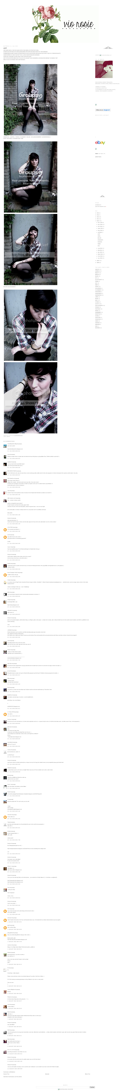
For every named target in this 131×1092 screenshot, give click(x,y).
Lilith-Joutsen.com (11, 498)
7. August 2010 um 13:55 (14, 1019)
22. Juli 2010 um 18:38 (13, 667)
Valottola (9, 767)
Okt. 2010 (100, 226)
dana (8, 1039)
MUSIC (96, 298)
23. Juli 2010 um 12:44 (13, 684)
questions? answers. (98, 156)
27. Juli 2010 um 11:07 (13, 788)
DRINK (96, 281)
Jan (8, 640)
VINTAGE (97, 322)
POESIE (97, 307)
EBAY (96, 284)
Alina (8, 678)
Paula (8, 952)
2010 (98, 220)
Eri (8, 967)
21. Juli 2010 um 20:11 (13, 451)
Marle (8, 1011)
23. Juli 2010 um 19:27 (13, 708)
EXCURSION (98, 288)
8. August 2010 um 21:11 (14, 1035)
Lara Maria (9, 742)
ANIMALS (97, 271)
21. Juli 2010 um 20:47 (13, 475)
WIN (96, 326)
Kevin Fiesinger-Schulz (12, 572)
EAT (96, 283)
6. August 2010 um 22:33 (14, 1008)
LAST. (5, 48)
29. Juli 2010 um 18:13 (13, 853)
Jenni (8, 1004)
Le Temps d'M (10, 711)
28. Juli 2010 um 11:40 (13, 811)
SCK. (99, 245)
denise (8, 649)
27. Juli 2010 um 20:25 (13, 795)
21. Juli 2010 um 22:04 (13, 550)
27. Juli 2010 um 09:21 (13, 780)
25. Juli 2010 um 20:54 (13, 756)
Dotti (8, 687)
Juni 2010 (100, 248)
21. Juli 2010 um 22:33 (13, 569)
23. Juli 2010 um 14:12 (13, 691)
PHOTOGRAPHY (99, 305)
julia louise (9, 726)
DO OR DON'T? (98, 279)
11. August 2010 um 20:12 (14, 1053)
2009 (98, 260)
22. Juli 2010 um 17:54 (13, 660)
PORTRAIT (97, 308)
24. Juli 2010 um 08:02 (13, 723)
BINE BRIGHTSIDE (11, 470)
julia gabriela (10, 932)
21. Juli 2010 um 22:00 (13, 543)
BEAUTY (97, 272)
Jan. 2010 (100, 258)
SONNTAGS (98, 319)
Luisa (8, 454)
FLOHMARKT (98, 290)
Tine (8, 908)
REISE (96, 310)
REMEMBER (98, 312)
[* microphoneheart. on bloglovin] (103, 110)
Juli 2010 (100, 232)
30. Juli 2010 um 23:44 (13, 905)
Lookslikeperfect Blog (12, 443)
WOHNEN (97, 327)
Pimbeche (9, 997)
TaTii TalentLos (10, 478)
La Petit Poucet (10, 754)
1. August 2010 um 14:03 (14, 929)
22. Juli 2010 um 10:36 (13, 626)
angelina (9, 461)
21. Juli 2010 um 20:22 (13, 458)
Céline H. (9, 866)
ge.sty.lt (9, 670)
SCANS (97, 315)
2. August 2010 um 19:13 (14, 964)
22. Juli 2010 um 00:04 (13, 596)
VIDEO (96, 321)
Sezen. (9, 784)
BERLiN (97, 274)
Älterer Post (87, 1074)
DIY (96, 277)
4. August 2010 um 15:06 (14, 993)
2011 (98, 218)
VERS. (99, 236)
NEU (96, 300)
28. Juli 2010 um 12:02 (13, 818)
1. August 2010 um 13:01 (14, 921)
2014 (98, 212)
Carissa (9, 749)
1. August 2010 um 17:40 (14, 941)
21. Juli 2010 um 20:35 (13, 467)
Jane (8, 490)
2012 (98, 216)
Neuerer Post (6, 1074)
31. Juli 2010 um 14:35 (13, 914)
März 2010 (100, 254)
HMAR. (99, 243)
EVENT (96, 286)
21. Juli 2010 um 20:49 (13, 487)
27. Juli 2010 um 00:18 (13, 771)
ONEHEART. (100, 239)
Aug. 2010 (100, 230)
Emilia (8, 831)
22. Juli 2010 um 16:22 (13, 646)
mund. (96, 153)
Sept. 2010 (100, 228)
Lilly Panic (9, 663)
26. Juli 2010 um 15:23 (13, 764)
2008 (98, 262)
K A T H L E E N (11, 1049)
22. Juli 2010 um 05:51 (13, 606)
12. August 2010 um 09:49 (14, 1068)
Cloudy (9, 580)
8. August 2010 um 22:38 (14, 1046)
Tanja (8, 822)
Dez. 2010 (100, 222)
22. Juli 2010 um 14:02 (13, 637)
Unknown (9, 814)
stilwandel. (9, 610)
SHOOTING (98, 317)
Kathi (8, 1030)
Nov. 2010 (100, 224)
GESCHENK (98, 291)
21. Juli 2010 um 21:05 (13, 494)
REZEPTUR (98, 314)
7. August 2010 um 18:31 (14, 1026)
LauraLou (9, 944)
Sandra (9, 563)
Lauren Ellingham (11, 989)
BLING (96, 276)
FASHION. (100, 241)
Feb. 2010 (100, 256)
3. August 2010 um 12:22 (14, 986)
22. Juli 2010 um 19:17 (13, 675)
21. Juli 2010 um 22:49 (13, 576)
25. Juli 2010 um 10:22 (13, 746)
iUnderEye (9, 694)
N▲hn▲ (9, 719)
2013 (98, 214)
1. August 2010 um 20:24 (14, 949)
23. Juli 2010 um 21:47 (13, 716)
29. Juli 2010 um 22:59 (13, 884)
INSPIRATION (98, 295)
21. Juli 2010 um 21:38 (13, 514)
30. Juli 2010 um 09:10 (13, 897)
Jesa (8, 887)
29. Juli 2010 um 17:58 (13, 839)
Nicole (8, 791)
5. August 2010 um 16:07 (14, 1001)
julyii (8, 925)
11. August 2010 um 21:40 (14, 1061)
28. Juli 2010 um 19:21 (13, 827)
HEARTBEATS (98, 293)
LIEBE (96, 296)
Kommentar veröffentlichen (9, 1071)
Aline (8, 592)
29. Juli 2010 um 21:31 (13, 862)
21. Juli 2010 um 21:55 (13, 531)
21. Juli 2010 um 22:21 (13, 560)
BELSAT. (99, 238)
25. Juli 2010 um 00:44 (13, 738)
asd (8, 534)
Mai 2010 (100, 250)
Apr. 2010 (100, 252)
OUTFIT (8, 436)
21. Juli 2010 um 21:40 (13, 523)
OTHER (97, 302)
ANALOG (97, 269)
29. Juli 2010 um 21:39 (13, 871)
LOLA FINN (9, 527)
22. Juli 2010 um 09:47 (13, 614)
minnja (8, 599)
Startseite (47, 1074)
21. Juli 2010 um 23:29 (13, 588)
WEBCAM (97, 324)
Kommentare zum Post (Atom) (15, 1076)
